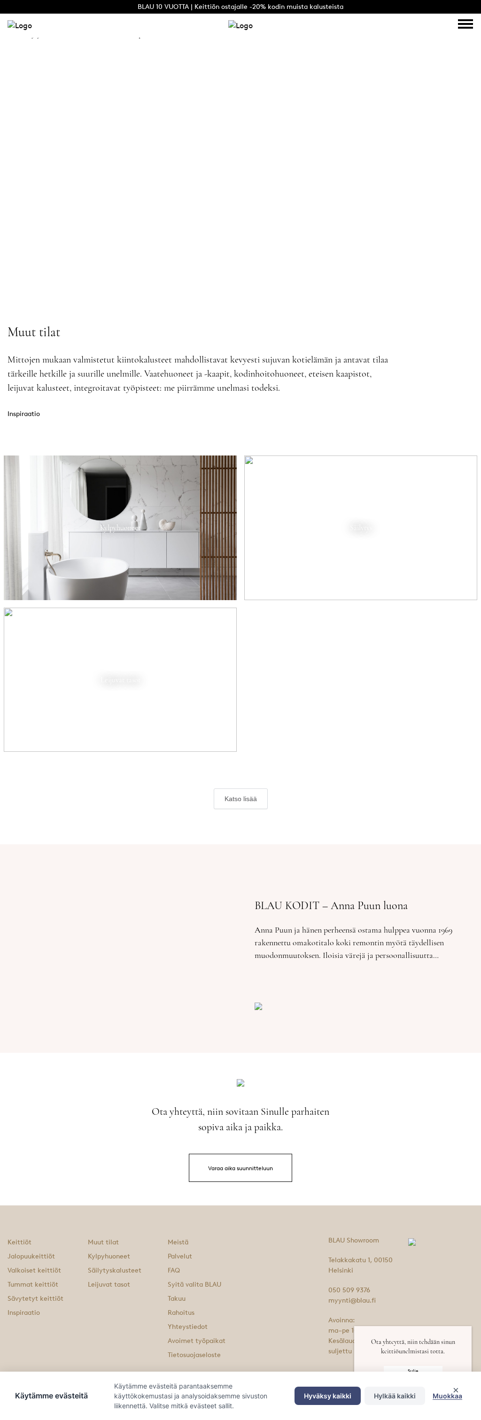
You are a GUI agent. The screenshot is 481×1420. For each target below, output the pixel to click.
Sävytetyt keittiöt (35, 1299)
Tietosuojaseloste (194, 1355)
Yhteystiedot (188, 1327)
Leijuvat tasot (109, 1285)
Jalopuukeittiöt (31, 1256)
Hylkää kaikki (395, 1396)
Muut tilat (103, 1242)
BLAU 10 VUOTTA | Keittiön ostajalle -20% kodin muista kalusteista (240, 7)
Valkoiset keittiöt (34, 1270)
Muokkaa (447, 1396)
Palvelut (180, 1256)
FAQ (174, 1270)
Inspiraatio (24, 1313)
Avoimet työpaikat (196, 1341)
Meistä (178, 1242)
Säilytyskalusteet (114, 1270)
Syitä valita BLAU (194, 1285)
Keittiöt (19, 1242)
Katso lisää (241, 799)
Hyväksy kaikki (327, 1396)
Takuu (177, 1299)
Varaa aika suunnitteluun (240, 1168)
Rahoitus (181, 1313)
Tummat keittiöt (33, 1285)
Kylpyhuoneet (109, 1256)
